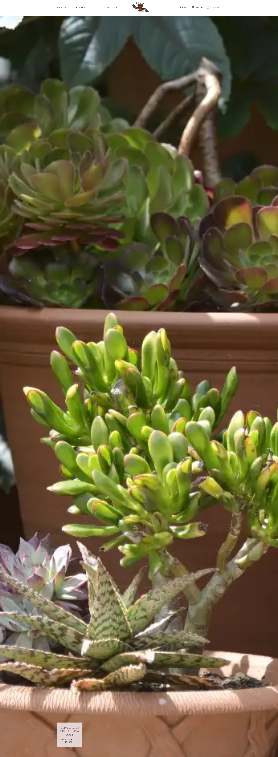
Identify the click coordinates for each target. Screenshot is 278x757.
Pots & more (80, 7)
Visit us (96, 7)
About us (62, 7)
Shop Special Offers (68, 740)
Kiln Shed (112, 7)
